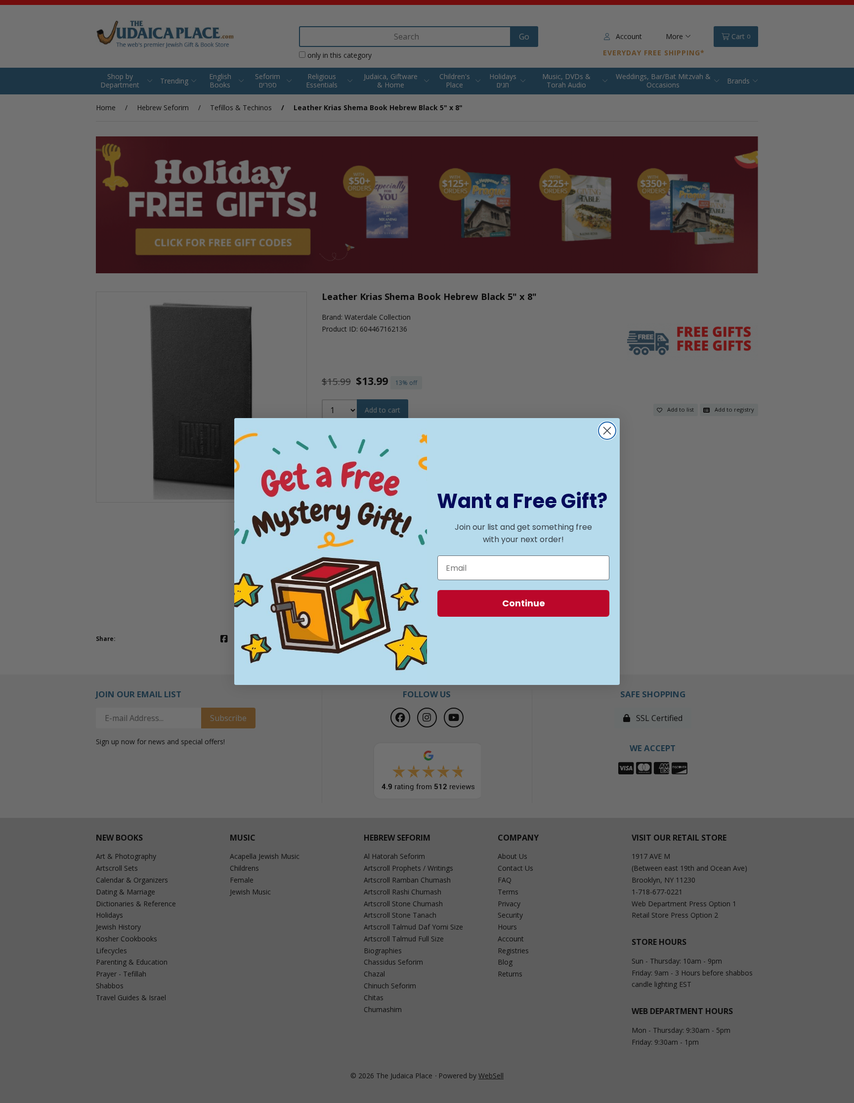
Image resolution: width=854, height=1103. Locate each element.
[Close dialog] (607, 430)
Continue (523, 603)
